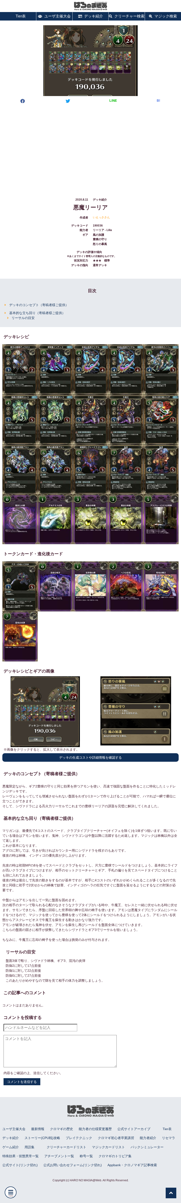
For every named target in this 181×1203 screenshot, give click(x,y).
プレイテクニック (79, 1138)
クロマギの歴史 (61, 1129)
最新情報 (37, 1129)
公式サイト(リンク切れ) (20, 1165)
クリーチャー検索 (128, 16)
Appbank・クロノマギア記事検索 (132, 1165)
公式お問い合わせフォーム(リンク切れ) (72, 1165)
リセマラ (168, 1138)
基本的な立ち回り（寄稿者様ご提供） (37, 313)
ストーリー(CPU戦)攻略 (42, 1138)
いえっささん (101, 217)
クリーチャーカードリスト (66, 1147)
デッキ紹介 (93, 16)
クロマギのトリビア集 (115, 1156)
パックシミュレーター (147, 1147)
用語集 (29, 1147)
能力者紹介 (148, 1138)
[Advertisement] (90, 146)
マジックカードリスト (108, 1147)
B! (158, 100)
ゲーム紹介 (10, 1147)
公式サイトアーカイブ (133, 1129)
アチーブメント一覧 (59, 1156)
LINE (113, 100)
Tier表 (20, 16)
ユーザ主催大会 (57, 16)
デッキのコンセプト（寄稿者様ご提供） (39, 305)
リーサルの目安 (23, 318)
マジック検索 (165, 16)
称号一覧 (86, 1156)
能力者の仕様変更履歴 (95, 1129)
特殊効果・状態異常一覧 (20, 1156)
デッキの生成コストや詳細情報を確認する (90, 757)
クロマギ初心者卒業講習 (116, 1138)
